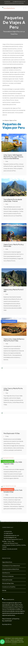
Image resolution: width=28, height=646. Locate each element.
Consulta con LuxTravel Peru (8, 587)
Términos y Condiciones (8, 576)
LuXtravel (6, 3)
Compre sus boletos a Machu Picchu (10, 569)
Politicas (10, 3)
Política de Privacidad (7, 579)
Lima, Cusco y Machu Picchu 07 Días (13, 389)
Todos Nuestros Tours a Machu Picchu (11, 565)
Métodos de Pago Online (8, 583)
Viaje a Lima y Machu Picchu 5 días (13, 290)
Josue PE (14, 643)
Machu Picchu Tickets (17, 3)
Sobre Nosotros (6, 572)
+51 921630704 (7, 1)
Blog (23, 3)
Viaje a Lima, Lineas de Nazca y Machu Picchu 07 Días (14, 340)
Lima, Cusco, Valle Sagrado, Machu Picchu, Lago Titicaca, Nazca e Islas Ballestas (13, 156)
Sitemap (4, 590)
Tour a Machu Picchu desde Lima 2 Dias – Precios (13, 200)
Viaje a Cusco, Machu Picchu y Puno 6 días (14, 245)
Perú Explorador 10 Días (12, 433)
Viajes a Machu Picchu (7, 562)
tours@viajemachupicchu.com (19, 1)
